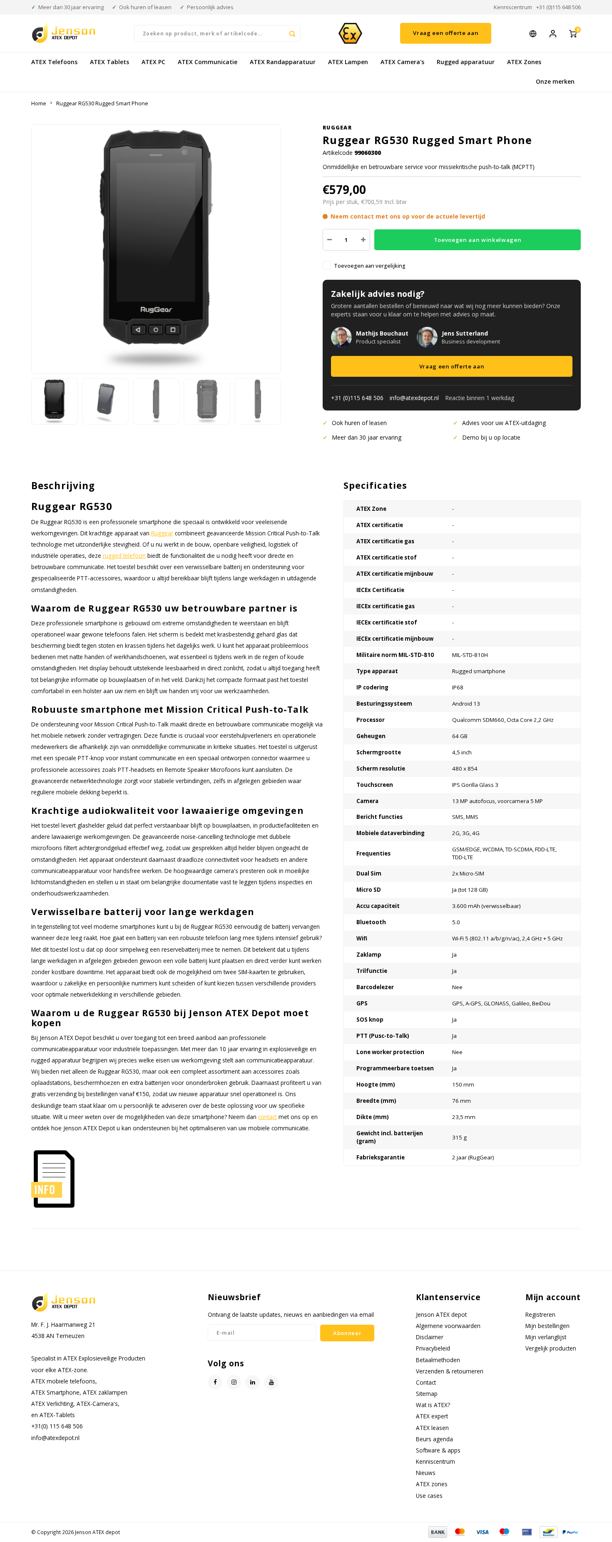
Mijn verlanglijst (545, 1337)
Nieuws (425, 1473)
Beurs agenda (434, 1439)
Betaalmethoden (438, 1360)
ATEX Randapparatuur (283, 62)
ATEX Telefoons (54, 62)
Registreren (540, 1314)
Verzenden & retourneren (449, 1371)
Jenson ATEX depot (441, 1314)
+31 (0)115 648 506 (558, 7)
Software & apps (438, 1450)
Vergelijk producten (550, 1348)
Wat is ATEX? (433, 1405)
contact (267, 1117)
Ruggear (337, 127)
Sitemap (427, 1394)
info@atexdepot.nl (414, 398)
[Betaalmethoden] (437, 1531)
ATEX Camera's (402, 62)
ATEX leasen (432, 1428)
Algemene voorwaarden (448, 1326)
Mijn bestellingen (547, 1326)
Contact (426, 1382)
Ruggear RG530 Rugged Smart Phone (102, 103)
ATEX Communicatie (207, 62)
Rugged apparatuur (466, 62)
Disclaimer (429, 1337)
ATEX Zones (524, 62)
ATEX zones (432, 1484)
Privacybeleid (433, 1348)
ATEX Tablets (109, 62)
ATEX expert (432, 1416)
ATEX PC (153, 62)
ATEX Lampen (348, 62)
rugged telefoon (124, 556)
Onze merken (555, 81)
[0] (573, 33)
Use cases (429, 1496)
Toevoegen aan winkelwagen (478, 240)
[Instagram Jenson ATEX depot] (233, 1382)
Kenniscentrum (513, 7)
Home (38, 103)
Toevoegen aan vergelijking (370, 265)
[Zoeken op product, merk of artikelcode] (292, 33)
